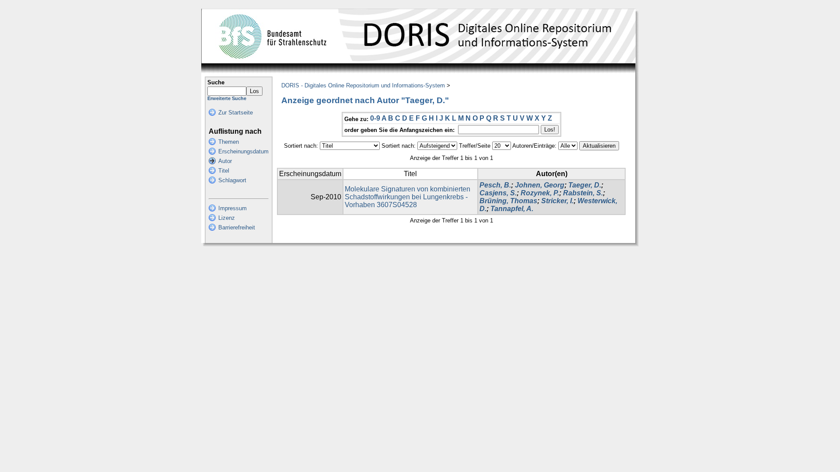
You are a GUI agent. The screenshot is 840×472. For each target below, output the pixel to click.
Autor (225, 161)
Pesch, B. (495, 185)
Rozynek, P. (540, 193)
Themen (228, 142)
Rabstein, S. (583, 193)
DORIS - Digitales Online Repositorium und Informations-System (363, 85)
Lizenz (226, 218)
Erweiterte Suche (226, 98)
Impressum (232, 208)
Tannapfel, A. (511, 208)
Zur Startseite (235, 112)
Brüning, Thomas (508, 201)
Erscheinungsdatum (243, 151)
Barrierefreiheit (236, 227)
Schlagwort (232, 180)
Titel (223, 170)
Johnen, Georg (539, 185)
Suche (215, 82)
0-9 (375, 118)
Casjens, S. (498, 193)
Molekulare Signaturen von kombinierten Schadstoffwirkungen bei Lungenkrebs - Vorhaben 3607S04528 (407, 196)
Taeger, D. (584, 185)
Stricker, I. (557, 201)
